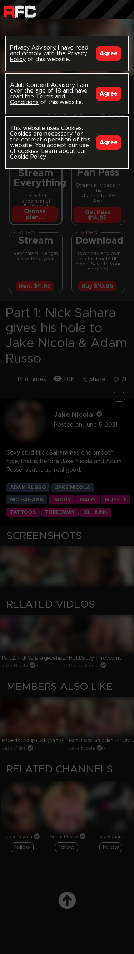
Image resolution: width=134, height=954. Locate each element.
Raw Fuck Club (20, 11)
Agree (109, 53)
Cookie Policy (27, 157)
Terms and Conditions (37, 99)
